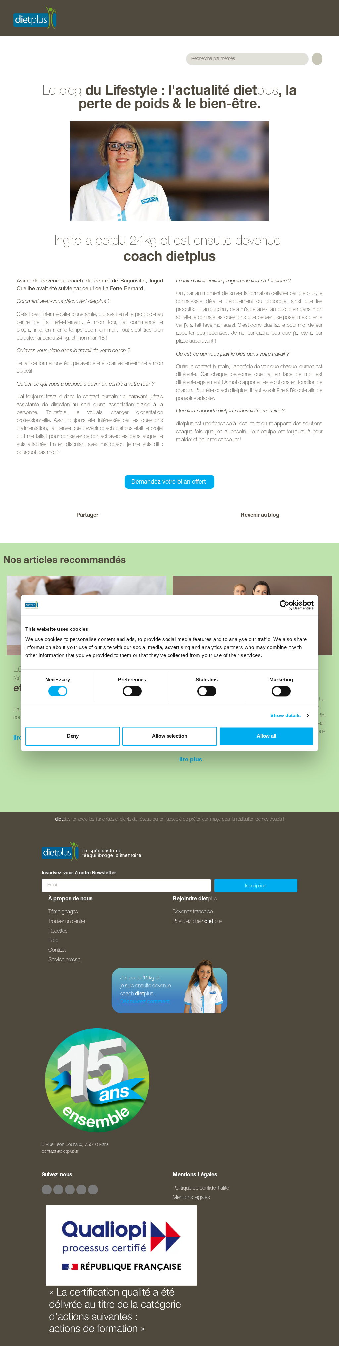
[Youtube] (70, 1189)
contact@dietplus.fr (60, 1152)
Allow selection (169, 736)
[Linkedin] (93, 1189)
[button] (137, 515)
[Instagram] (58, 1189)
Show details (285, 715)
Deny (73, 736)
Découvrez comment (145, 1002)
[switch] (132, 691)
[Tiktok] (81, 1189)
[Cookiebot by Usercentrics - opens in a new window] (285, 605)
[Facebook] (47, 1189)
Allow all (266, 736)
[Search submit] (317, 59)
